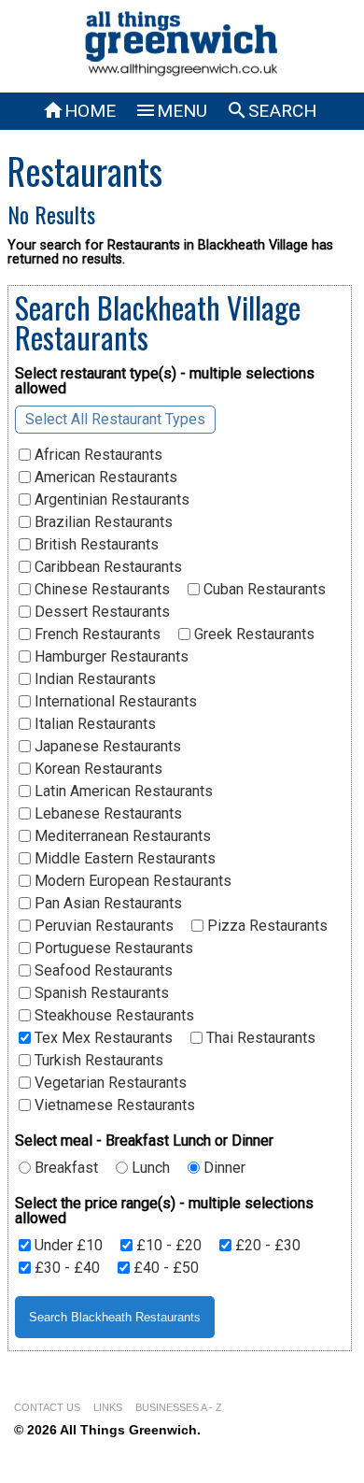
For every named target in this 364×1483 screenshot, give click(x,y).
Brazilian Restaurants (102, 522)
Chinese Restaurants (100, 589)
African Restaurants (96, 455)
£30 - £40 (65, 1268)
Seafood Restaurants (102, 970)
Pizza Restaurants (265, 926)
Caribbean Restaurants (106, 567)
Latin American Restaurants (122, 791)
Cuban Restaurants (263, 589)
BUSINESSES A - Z (178, 1407)
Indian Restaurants (93, 679)
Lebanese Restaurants (106, 813)
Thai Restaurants (259, 1038)
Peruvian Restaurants (102, 926)
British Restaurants (95, 544)
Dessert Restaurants (100, 612)
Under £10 (67, 1245)
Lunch (149, 1168)
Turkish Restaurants (97, 1060)
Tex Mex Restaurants (102, 1038)
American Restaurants (104, 477)
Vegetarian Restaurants (109, 1083)
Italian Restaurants (93, 724)
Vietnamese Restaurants (113, 1105)
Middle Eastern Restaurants (123, 858)
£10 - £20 (167, 1245)
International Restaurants (114, 701)
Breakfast (64, 1168)
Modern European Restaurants (131, 881)
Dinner (222, 1168)
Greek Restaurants (252, 634)
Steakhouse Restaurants (112, 1015)
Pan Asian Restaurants (106, 903)
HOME (79, 110)
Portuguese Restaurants (112, 948)
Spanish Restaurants (100, 993)
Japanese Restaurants (106, 746)
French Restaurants (96, 634)
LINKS (107, 1407)
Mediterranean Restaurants (121, 836)
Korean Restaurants (96, 769)
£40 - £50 (164, 1268)
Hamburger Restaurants (110, 656)
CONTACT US (47, 1407)
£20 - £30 (266, 1245)
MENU (170, 110)
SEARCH (271, 110)
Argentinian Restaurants (110, 499)
